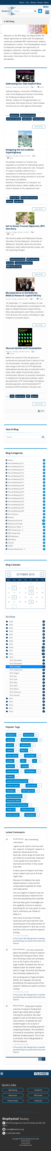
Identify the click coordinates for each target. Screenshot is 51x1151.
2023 (11, 631)
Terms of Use (25, 1143)
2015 (11, 657)
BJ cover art (14, 197)
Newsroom (13, 1095)
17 (44, 514)
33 (44, 476)
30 (31, 602)
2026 (11, 621)
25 (44, 489)
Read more (39, 127)
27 (44, 501)
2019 (11, 644)
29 (14, 584)
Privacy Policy (25, 1141)
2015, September (26, 670)
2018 (11, 647)
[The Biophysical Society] (9, 10)
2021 (11, 637)
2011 (11, 708)
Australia (10, 263)
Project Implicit (38, 119)
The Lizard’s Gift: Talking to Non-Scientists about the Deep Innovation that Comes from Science (29, 941)
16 (44, 517)
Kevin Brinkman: (19, 949)
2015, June (26, 679)
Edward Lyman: (18, 1006)
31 (44, 470)
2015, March (26, 689)
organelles (19, 201)
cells (12, 396)
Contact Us (38, 1090)
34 (44, 467)
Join (27, 2)
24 (44, 536)
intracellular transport (29, 197)
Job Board (38, 1100)
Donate (40, 2)
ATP (28, 396)
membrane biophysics (23, 263)
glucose (34, 396)
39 (44, 486)
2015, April (26, 686)
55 (44, 540)
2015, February (26, 692)
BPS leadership (32, 259)
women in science (13, 119)
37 (44, 479)
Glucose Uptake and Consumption (25, 337)
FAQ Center (38, 1095)
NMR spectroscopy (14, 266)
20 (44, 460)
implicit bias (27, 119)
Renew (33, 2)
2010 (11, 711)
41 (44, 482)
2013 (11, 701)
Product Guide (13, 1100)
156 (44, 520)
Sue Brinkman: (18, 839)
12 (44, 533)
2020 (11, 641)
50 (44, 549)
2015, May (26, 682)
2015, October (26, 667)
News (46, 2)
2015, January (26, 695)
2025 (11, 624)
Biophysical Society (28, 115)
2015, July (26, 676)
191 (44, 524)
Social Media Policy (25, 1145)
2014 (11, 698)
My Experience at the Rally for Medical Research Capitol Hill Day (25, 284)
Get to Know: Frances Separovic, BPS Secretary (25, 218)
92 (44, 543)
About (21, 2)
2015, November (26, 663)
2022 (11, 634)
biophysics (14, 115)
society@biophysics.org (15, 1129)
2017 (11, 650)
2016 (11, 654)
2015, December (26, 660)
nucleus (10, 201)
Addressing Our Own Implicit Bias (25, 76)
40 (44, 463)
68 (44, 527)
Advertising (13, 1090)
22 (44, 546)
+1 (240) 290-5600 (13, 1133)
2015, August (26, 673)
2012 (11, 705)
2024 (11, 628)
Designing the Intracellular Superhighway (25, 139)
